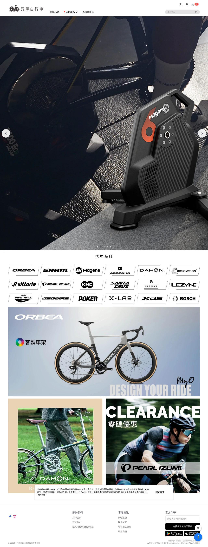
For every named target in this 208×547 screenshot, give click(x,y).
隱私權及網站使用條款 (83, 527)
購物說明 (122, 517)
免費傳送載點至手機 (182, 526)
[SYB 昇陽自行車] (26, 8)
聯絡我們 (122, 531)
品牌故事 (76, 517)
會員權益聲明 (124, 527)
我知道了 (160, 492)
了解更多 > (42, 495)
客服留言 (122, 522)
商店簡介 (76, 522)
